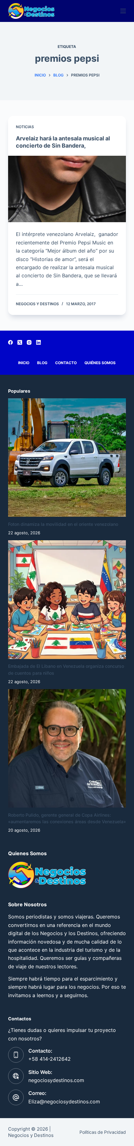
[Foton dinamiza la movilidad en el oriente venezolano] (67, 457)
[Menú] (123, 11)
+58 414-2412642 (49, 1059)
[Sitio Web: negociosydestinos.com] (16, 1076)
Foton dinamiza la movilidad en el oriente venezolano (63, 524)
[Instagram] (29, 342)
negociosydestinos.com (56, 1080)
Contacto (66, 362)
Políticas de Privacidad (102, 1132)
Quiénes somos (100, 362)
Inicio (23, 362)
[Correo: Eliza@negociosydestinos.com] (16, 1097)
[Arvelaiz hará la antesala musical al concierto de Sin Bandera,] (67, 189)
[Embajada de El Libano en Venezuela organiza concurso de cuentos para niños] (67, 599)
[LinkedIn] (38, 342)
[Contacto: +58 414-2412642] (16, 1055)
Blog (42, 362)
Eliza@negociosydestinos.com (64, 1101)
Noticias (25, 126)
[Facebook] (10, 342)
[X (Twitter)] (19, 342)
